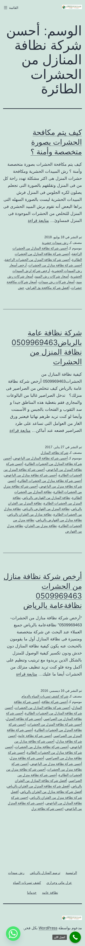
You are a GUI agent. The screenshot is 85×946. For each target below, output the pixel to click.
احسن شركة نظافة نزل (47, 808)
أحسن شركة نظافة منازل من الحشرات (55, 265)
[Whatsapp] (13, 933)
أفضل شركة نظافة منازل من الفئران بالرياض (51, 791)
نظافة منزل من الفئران (41, 526)
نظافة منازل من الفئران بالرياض (30, 514)
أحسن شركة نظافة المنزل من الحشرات (54, 724)
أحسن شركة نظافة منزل (27, 758)
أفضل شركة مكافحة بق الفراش (47, 288)
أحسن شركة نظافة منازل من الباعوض (30, 475)
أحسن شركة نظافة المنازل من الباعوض (40, 458)
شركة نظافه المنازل (54, 452)
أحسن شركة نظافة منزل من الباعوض (56, 764)
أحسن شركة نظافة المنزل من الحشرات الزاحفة (37, 259)
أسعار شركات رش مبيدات (56, 282)
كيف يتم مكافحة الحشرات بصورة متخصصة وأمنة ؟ (56, 142)
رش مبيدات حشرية (55, 242)
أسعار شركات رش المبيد (52, 276)
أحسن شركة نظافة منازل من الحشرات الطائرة (50, 481)
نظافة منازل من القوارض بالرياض (59, 520)
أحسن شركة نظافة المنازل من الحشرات (42, 707)
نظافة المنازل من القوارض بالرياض (46, 497)
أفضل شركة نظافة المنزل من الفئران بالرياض (38, 786)
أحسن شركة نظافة (55, 702)
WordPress (48, 928)
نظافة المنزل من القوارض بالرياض (46, 509)
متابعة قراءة (38, 220)
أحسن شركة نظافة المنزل (24, 719)
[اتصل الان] (75, 937)
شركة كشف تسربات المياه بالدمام (44, 696)
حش (21, 288)
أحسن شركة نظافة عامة (35, 735)
